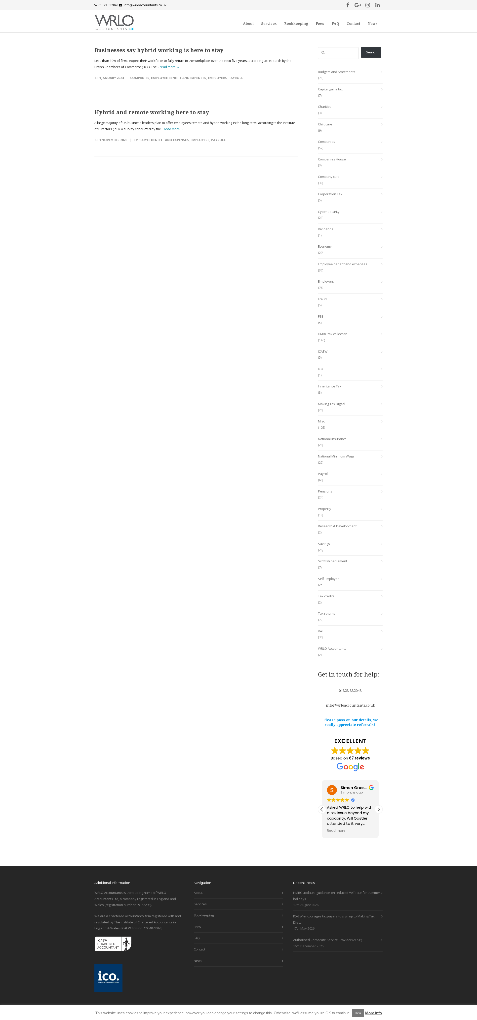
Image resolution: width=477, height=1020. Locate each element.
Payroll (236, 78)
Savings (324, 543)
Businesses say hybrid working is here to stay (158, 50)
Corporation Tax (330, 194)
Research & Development (337, 526)
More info (373, 1013)
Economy (325, 246)
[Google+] (358, 5)
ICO (320, 369)
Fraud (322, 299)
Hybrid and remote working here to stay (151, 112)
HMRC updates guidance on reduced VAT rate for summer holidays (336, 895)
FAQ (335, 23)
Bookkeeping (296, 23)
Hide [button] (358, 1013)
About (248, 23)
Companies (139, 78)
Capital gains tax (330, 89)
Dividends (325, 229)
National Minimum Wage (336, 456)
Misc (321, 421)
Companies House (332, 159)
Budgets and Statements (336, 72)
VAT (321, 631)
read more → (170, 67)
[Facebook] (348, 5)
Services (269, 23)
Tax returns (326, 613)
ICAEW (322, 351)
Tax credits (326, 596)
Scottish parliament (332, 561)
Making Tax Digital (331, 404)
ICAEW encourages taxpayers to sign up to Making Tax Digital (334, 919)
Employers (217, 78)
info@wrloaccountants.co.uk (145, 5)
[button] (378, 809)
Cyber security (329, 211)
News (373, 23)
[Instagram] (368, 5)
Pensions (325, 491)
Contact (353, 23)
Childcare (325, 124)
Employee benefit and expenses (178, 78)
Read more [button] (336, 831)
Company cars (329, 176)
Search (371, 52)
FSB (320, 316)
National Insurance (332, 439)
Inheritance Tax (329, 386)
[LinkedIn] (378, 5)
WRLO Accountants (332, 648)
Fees (320, 23)
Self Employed (329, 578)
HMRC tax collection (332, 334)
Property (324, 508)
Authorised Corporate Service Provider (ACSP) (327, 940)
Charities (324, 106)
